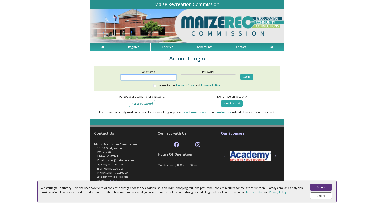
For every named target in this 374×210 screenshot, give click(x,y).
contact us (223, 112)
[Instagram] (197, 145)
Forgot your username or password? (142, 96)
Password (208, 72)
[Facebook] (176, 145)
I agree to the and (189, 85)
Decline (321, 196)
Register (133, 47)
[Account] (271, 47)
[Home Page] (103, 47)
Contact (241, 47)
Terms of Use (254, 192)
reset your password (196, 112)
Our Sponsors (232, 133)
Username (148, 72)
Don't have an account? (232, 96)
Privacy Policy (277, 192)
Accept (321, 187)
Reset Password (142, 103)
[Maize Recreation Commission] (187, 25)
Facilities (167, 47)
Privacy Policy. (211, 85)
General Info (205, 47)
